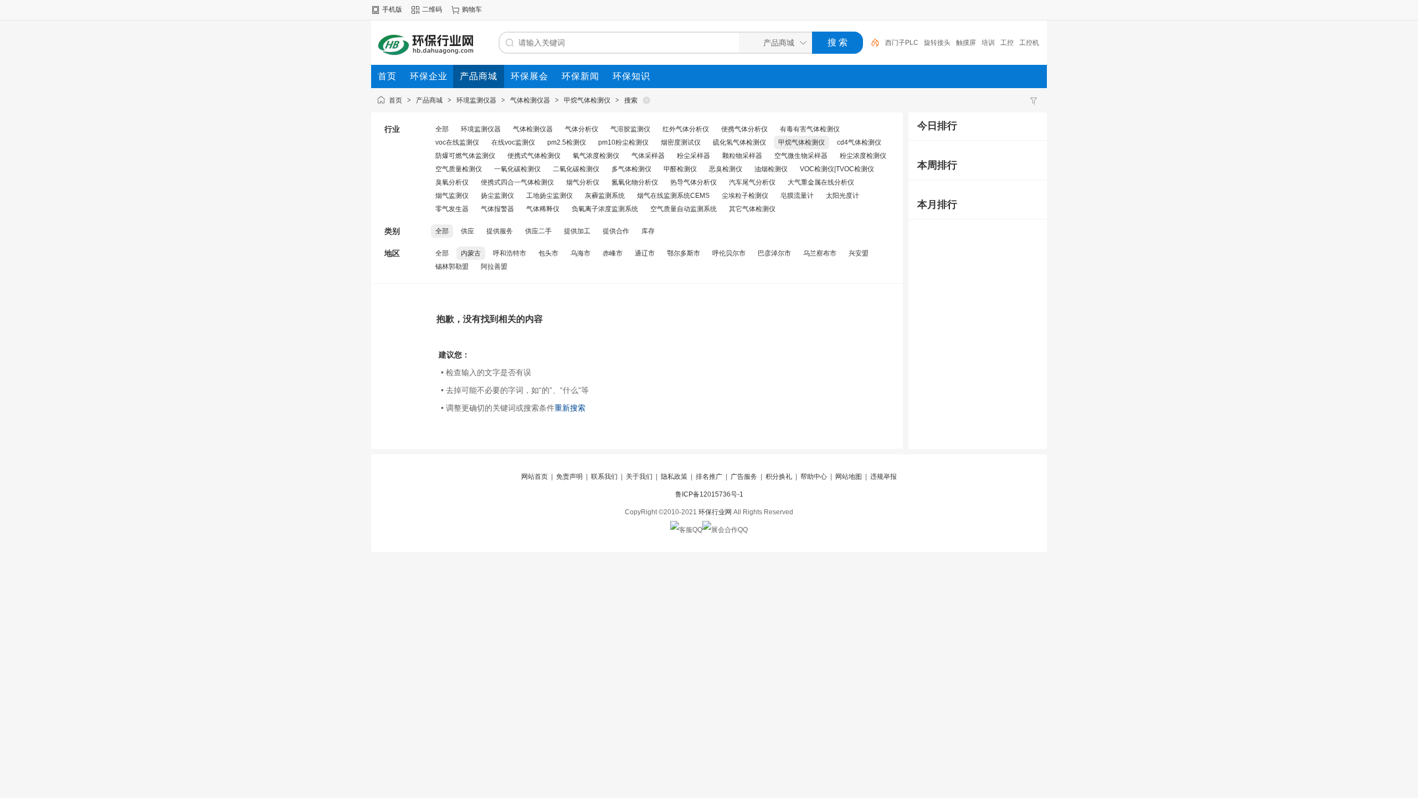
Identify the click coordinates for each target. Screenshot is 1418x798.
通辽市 (645, 253)
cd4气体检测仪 (859, 142)
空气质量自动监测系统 (683, 209)
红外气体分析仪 (685, 129)
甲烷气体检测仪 (587, 100)
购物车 (472, 9)
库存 (648, 231)
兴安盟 (859, 253)
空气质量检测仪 (458, 169)
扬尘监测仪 (497, 196)
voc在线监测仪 (457, 142)
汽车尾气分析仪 (752, 182)
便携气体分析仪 (744, 129)
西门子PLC (901, 43)
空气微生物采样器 (801, 156)
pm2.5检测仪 (566, 142)
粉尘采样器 (693, 156)
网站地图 (848, 476)
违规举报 (883, 476)
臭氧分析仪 (452, 182)
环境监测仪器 (476, 100)
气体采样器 (648, 156)
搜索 (631, 100)
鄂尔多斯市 (683, 253)
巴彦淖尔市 (774, 253)
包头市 (548, 253)
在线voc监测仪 (513, 142)
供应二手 (538, 231)
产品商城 (429, 100)
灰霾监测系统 (605, 196)
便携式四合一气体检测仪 (517, 182)
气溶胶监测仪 (630, 129)
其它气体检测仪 (752, 209)
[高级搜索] (871, 43)
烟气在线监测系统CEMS (673, 196)
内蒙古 (471, 253)
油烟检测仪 (771, 169)
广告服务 (744, 476)
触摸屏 (966, 43)
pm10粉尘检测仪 (623, 142)
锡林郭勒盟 (452, 266)
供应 (467, 231)
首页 (395, 100)
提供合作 (616, 231)
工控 (1007, 43)
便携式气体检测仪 (534, 156)
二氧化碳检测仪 (576, 169)
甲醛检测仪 (680, 169)
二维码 (432, 9)
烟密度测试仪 (681, 142)
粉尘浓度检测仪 (863, 156)
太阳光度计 (842, 196)
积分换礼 (778, 476)
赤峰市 (613, 253)
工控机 (1029, 43)
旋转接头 (937, 43)
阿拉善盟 (494, 266)
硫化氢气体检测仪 (739, 142)
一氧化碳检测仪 (517, 169)
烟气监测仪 (452, 196)
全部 (442, 129)
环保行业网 (715, 512)
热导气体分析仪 (693, 182)
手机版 (392, 9)
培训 (988, 43)
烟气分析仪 (582, 182)
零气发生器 (452, 209)
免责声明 (569, 476)
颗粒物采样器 (742, 156)
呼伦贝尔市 (729, 253)
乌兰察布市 (819, 253)
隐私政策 (674, 476)
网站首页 (534, 476)
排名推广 (709, 476)
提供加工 (577, 231)
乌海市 (580, 253)
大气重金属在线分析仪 (821, 182)
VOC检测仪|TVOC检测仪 (837, 169)
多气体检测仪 (631, 169)
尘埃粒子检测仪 (745, 196)
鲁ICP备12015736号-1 (709, 494)
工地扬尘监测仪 (549, 196)
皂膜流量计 (797, 196)
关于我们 (639, 476)
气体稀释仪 (542, 209)
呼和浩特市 (509, 253)
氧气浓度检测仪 (596, 156)
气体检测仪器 (530, 100)
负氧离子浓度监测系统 (605, 209)
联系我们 (604, 476)
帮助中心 (813, 476)
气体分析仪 (581, 129)
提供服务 (499, 231)
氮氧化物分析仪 (635, 182)
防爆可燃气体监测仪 (465, 156)
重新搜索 (569, 407)
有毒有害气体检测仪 (810, 129)
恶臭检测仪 (725, 169)
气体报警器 (497, 209)
